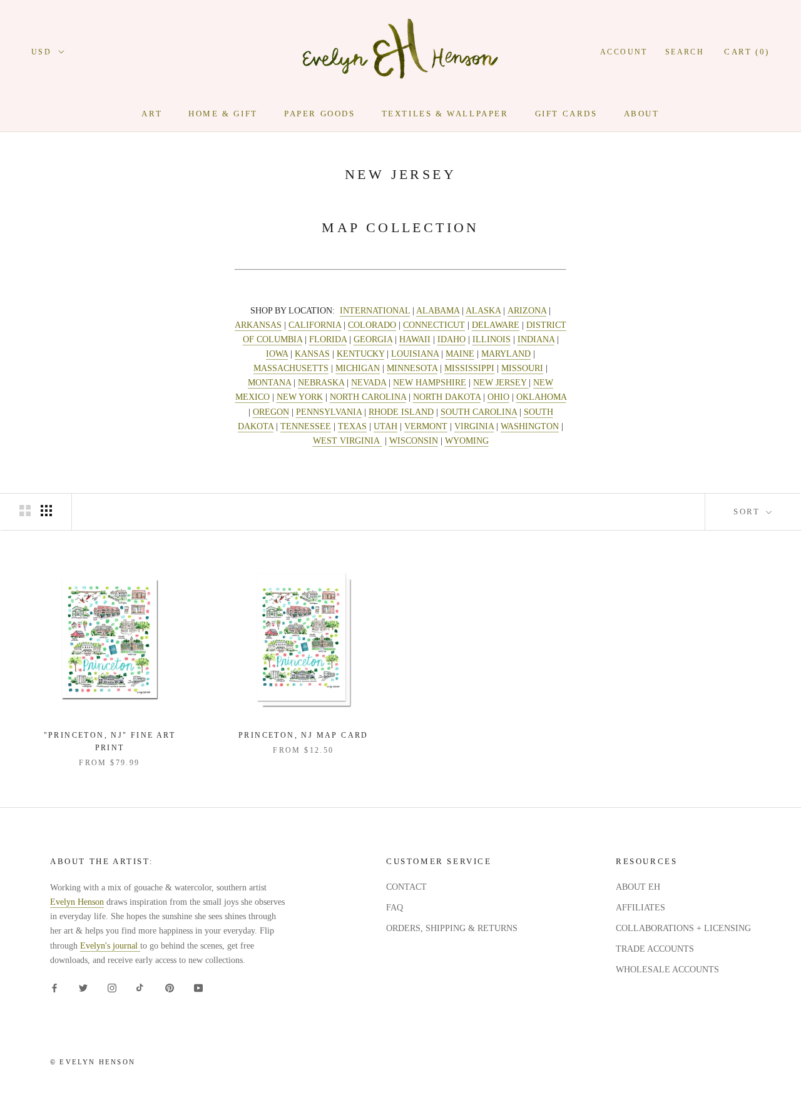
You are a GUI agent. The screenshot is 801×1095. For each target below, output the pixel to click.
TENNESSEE (305, 426)
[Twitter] (83, 987)
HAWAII (415, 339)
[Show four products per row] (46, 510)
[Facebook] (54, 987)
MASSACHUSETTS (291, 368)
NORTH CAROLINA (368, 397)
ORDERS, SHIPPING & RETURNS (452, 928)
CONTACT (406, 887)
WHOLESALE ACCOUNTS (667, 969)
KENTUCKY (360, 354)
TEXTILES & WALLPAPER (445, 113)
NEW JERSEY (501, 382)
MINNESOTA (412, 368)
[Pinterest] (169, 987)
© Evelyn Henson (92, 1062)
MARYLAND (506, 354)
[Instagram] (112, 987)
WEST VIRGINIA (347, 441)
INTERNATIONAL (375, 310)
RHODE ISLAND (401, 412)
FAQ (394, 907)
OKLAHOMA (541, 397)
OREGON (271, 412)
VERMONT (425, 426)
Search (684, 52)
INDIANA (536, 339)
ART (151, 113)
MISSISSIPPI (469, 368)
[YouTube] (198, 987)
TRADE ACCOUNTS (655, 949)
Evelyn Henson (77, 902)
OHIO (498, 397)
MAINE (460, 354)
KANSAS (312, 354)
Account (624, 52)
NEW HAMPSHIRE (429, 382)
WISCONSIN (413, 441)
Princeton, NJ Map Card (303, 735)
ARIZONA (527, 310)
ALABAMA (437, 310)
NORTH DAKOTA (447, 397)
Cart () (747, 51)
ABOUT (642, 113)
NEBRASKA (321, 382)
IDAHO (451, 339)
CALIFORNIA (314, 325)
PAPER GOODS (319, 113)
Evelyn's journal (110, 945)
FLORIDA (328, 339)
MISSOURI (522, 368)
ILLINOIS (491, 339)
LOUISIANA (415, 354)
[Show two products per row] (25, 510)
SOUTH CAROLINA (479, 412)
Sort (748, 511)
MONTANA (269, 382)
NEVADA (368, 382)
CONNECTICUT (434, 325)
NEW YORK (300, 397)
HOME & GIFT (223, 113)
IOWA (277, 354)
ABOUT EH (638, 887)
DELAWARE (495, 325)
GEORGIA (373, 339)
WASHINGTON (530, 426)
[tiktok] (140, 987)
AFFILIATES (640, 907)
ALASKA (483, 310)
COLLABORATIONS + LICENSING (683, 928)
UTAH (385, 426)
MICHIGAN (357, 368)
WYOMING (467, 441)
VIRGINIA (474, 426)
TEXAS (352, 426)
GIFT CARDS (566, 113)
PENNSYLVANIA (329, 412)
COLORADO (372, 325)
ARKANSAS (258, 325)
